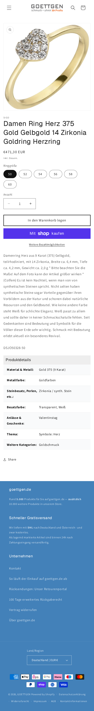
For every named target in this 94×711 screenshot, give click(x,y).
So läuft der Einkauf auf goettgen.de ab (38, 579)
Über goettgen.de (22, 620)
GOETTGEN (24, 694)
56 (55, 174)
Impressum (40, 701)
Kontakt (15, 568)
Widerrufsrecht (20, 701)
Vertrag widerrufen (23, 610)
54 (40, 174)
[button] (9, 8)
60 (10, 184)
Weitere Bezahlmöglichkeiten (47, 244)
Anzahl (7, 194)
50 (10, 174)
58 (71, 174)
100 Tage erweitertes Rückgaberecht (35, 599)
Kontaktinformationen (73, 701)
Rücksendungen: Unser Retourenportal (38, 589)
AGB (53, 701)
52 (25, 174)
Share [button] (12, 459)
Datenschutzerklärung (72, 694)
